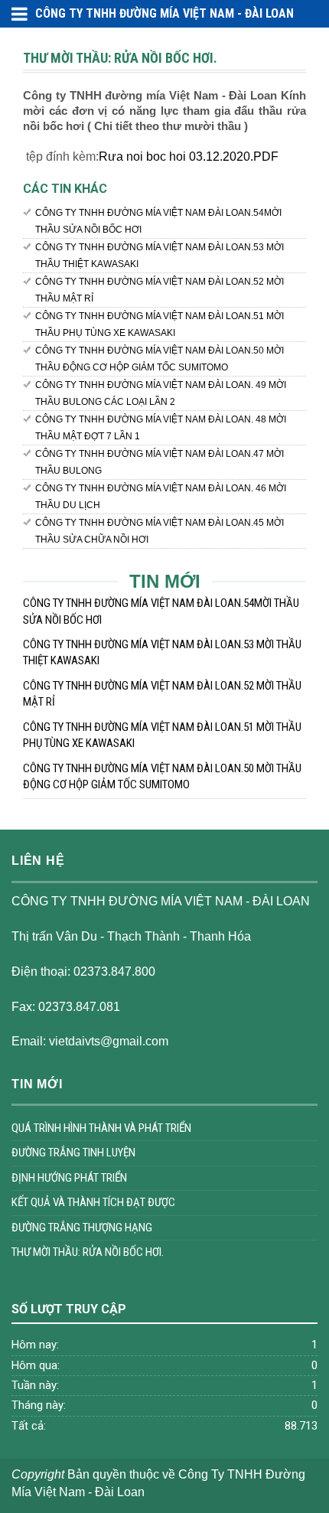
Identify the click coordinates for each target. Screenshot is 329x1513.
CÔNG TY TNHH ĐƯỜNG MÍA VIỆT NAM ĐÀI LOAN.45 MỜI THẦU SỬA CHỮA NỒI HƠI (159, 531)
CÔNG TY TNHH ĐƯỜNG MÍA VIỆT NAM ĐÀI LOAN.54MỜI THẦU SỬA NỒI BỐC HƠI (158, 221)
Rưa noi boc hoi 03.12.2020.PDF (189, 156)
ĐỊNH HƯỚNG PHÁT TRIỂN (69, 1178)
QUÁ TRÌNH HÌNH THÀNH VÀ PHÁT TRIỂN (101, 1128)
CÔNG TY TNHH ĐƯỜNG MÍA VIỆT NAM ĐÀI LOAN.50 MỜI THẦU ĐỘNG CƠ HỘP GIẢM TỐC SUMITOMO (159, 359)
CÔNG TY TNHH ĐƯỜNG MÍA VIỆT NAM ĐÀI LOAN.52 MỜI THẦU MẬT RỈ (159, 290)
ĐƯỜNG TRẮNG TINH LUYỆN (73, 1152)
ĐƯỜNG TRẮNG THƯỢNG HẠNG (81, 1227)
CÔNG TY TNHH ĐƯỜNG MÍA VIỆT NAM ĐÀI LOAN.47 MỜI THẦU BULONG (159, 462)
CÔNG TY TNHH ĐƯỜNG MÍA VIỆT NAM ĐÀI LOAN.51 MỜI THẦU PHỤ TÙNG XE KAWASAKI (159, 324)
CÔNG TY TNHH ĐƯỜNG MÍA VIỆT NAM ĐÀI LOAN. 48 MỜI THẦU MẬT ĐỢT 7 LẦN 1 (160, 428)
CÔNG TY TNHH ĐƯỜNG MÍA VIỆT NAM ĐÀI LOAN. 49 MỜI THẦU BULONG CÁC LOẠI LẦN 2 (160, 393)
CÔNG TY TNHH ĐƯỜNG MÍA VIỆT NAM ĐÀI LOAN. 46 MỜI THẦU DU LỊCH (160, 496)
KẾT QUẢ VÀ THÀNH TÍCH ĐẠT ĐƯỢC (93, 1202)
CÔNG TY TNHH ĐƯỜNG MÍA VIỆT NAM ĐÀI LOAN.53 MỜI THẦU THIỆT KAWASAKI (159, 255)
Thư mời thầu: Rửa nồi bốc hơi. (87, 1252)
